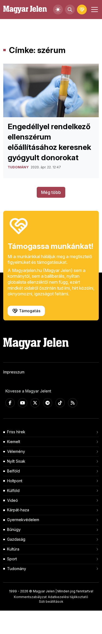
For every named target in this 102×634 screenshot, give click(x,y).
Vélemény (16, 451)
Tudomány (16, 568)
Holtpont (14, 480)
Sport (12, 558)
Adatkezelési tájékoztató (68, 597)
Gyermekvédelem (23, 519)
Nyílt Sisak (16, 461)
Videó (12, 500)
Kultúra (13, 549)
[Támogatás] (82, 9)
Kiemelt (13, 441)
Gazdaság (16, 539)
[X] (35, 402)
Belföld (13, 471)
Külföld (13, 490)
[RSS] (72, 402)
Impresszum (13, 372)
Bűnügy (14, 529)
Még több (51, 192)
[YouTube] (22, 402)
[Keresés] (70, 9)
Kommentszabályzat (30, 597)
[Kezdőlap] (25, 10)
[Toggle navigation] (94, 9)
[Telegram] (47, 402)
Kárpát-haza (18, 510)
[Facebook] (10, 402)
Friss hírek (16, 431)
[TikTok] (60, 402)
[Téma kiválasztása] (58, 9)
